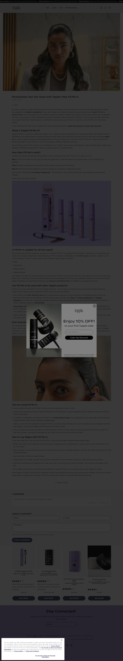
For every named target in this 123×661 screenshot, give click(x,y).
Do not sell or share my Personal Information (45, 656)
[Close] (62, 640)
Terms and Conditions (32, 651)
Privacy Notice (55, 646)
